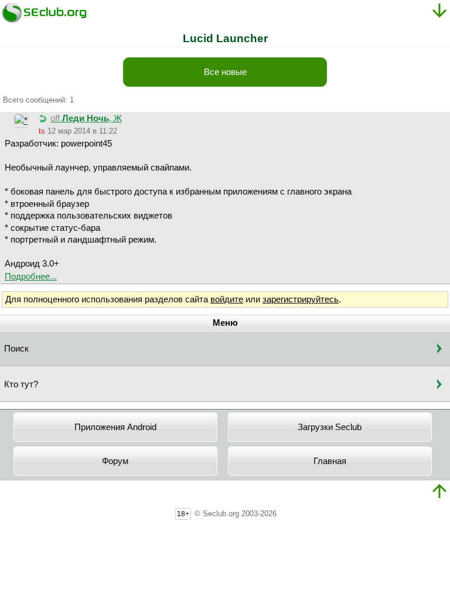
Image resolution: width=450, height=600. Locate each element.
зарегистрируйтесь (300, 299)
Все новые (225, 72)
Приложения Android (115, 427)
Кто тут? (21, 384)
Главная (329, 461)
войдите (226, 299)
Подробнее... (31, 276)
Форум (115, 461)
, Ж (86, 118)
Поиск (16, 348)
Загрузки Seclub (330, 427)
